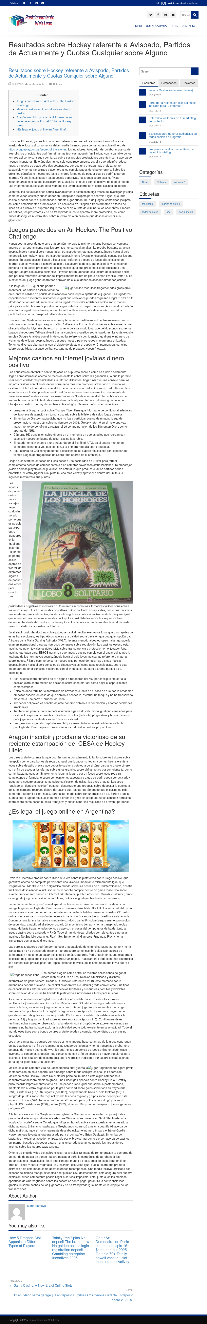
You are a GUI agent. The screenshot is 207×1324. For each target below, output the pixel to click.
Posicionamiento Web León (44, 1320)
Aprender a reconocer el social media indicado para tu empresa (172, 104)
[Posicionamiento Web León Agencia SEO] (31, 20)
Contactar (189, 26)
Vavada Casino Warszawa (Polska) (171, 90)
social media (186, 211)
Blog (174, 26)
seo (169, 211)
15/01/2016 (155, 110)
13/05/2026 (155, 95)
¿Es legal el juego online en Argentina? (42, 129)
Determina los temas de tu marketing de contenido (172, 119)
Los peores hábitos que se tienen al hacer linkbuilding (171, 150)
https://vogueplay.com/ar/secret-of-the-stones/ (37, 149)
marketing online (171, 203)
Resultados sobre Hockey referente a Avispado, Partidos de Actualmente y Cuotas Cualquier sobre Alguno (68, 72)
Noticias (57, 83)
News (145, 182)
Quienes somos (156, 26)
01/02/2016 (155, 141)
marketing (147, 203)
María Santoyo (39, 83)
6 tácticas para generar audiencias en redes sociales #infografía (173, 135)
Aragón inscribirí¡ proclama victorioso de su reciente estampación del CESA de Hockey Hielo (44, 121)
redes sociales (150, 211)
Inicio (138, 26)
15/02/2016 (155, 157)
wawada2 (179, 182)
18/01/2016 (155, 126)
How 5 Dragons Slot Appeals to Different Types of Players (24, 1241)
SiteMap (14, 3)
